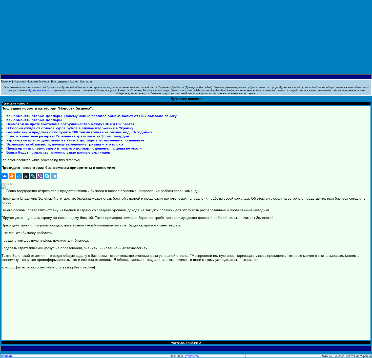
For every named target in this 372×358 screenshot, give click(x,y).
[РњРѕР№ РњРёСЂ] (19, 176)
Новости (19, 81)
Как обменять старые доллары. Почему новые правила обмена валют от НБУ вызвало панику (91, 116)
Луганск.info (191, 355)
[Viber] (40, 176)
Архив (74, 81)
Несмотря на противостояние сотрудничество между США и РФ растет (70, 124)
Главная (6, 81)
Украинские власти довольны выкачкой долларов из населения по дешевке (75, 140)
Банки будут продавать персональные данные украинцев (58, 152)
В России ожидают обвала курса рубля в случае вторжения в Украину (69, 128)
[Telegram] (54, 176)
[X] (26, 176)
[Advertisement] (186, 37)
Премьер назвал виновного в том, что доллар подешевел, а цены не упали (74, 148)
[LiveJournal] (33, 176)
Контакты (86, 81)
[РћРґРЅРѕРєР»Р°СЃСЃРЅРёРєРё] (12, 176)
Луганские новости (40, 90)
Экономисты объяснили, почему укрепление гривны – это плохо (64, 144)
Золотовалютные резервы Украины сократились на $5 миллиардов (67, 136)
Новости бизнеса (38, 81)
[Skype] (47, 176)
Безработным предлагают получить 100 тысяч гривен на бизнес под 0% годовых (79, 132)
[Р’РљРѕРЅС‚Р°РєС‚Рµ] (5, 176)
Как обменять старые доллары (34, 120)
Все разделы (59, 81)
